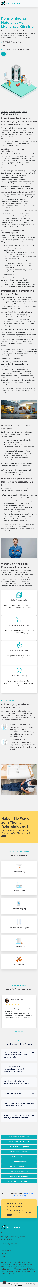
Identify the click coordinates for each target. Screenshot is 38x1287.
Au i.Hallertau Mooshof (19, 1161)
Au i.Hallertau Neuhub (19, 1171)
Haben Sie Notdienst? (14, 1093)
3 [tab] (22, 1032)
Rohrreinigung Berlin (10, 1244)
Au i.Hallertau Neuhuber (19, 1176)
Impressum (6, 1250)
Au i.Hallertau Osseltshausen (19, 1181)
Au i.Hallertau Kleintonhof (19, 1142)
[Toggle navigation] (34, 3)
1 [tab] (16, 1032)
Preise (3, 1253)
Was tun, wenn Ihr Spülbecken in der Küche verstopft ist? (15, 1054)
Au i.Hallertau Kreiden (19, 1156)
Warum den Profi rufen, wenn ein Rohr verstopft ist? (18, 1104)
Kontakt (4, 1247)
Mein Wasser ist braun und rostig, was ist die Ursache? (16, 1116)
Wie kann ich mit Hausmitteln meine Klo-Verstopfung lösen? (15, 1069)
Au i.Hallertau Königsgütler (19, 1147)
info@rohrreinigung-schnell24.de (16, 1237)
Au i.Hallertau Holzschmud (19, 1137)
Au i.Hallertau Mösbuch (19, 1166)
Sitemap (4, 1256)
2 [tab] (19, 1032)
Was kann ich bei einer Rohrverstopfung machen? (16, 1082)
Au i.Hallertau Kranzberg (19, 1151)
